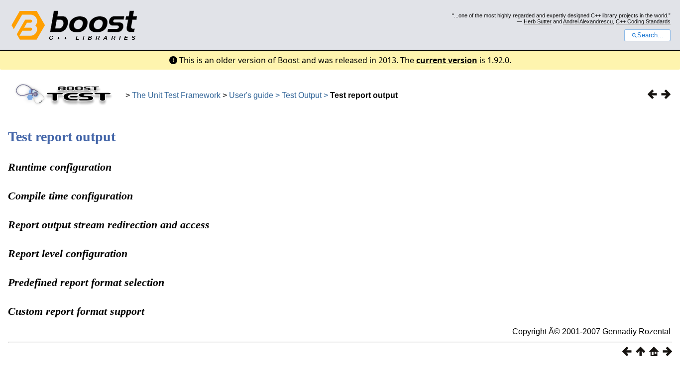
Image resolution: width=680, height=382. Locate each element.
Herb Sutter (538, 21)
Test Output (303, 95)
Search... (650, 35)
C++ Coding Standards (643, 21)
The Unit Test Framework (176, 95)
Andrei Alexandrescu (588, 21)
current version (446, 60)
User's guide (251, 95)
